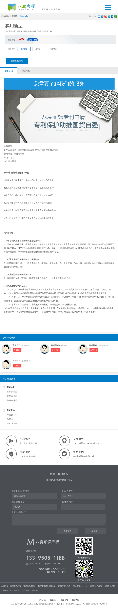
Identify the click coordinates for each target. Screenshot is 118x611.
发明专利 (38, 49)
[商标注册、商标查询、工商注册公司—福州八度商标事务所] (23, 7)
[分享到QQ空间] (102, 16)
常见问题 (42, 600)
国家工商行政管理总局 (47, 586)
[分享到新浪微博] (105, 16)
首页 (6, 16)
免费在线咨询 (17, 61)
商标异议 (10, 419)
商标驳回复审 (12, 415)
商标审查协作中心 (80, 586)
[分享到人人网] (112, 16)
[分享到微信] (115, 16)
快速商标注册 (12, 396)
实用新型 (24, 49)
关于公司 (64, 600)
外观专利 (53, 49)
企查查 (16, 590)
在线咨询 (17, 350)
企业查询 (25, 590)
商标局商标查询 (29, 586)
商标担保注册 (12, 400)
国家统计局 (7, 590)
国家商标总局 (15, 586)
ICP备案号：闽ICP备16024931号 (95, 604)
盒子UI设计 (36, 590)
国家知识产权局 (96, 586)
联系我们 (75, 600)
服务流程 (26, 71)
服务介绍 (9, 71)
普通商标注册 (12, 392)
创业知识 (53, 600)
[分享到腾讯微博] (109, 16)
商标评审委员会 (64, 586)
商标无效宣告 (12, 423)
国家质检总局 (109, 586)
